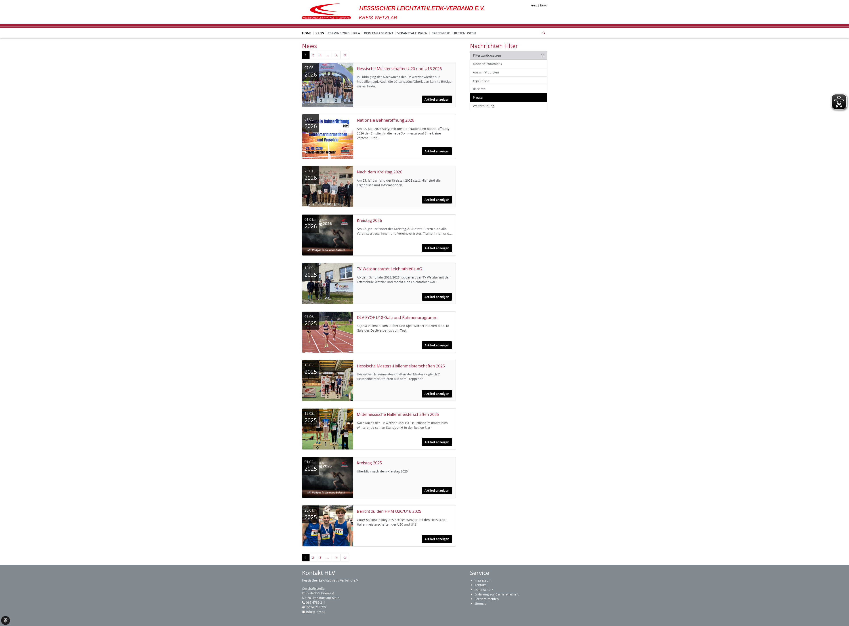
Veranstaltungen (412, 33)
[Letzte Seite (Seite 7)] (344, 55)
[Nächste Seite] (336, 55)
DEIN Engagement (378, 33)
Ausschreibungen (486, 72)
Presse (478, 97)
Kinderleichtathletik (487, 64)
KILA (356, 33)
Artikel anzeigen (436, 99)
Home (307, 33)
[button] (319, 28)
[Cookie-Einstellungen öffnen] (5, 620)
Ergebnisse (441, 33)
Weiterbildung (483, 106)
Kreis (320, 33)
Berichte (479, 89)
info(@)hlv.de (315, 612)
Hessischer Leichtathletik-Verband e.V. (330, 580)
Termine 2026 (338, 33)
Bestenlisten (465, 33)
